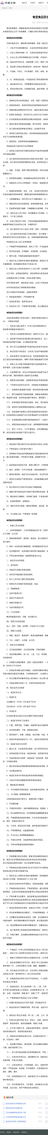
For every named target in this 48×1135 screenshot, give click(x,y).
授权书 (41, 3)
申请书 (32, 3)
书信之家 (4, 8)
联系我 (9, 1132)
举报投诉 (24, 1132)
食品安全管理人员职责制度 (16, 1121)
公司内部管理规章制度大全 (16, 1117)
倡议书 (24, 3)
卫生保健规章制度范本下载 (16, 1112)
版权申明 (16, 1132)
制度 (10, 8)
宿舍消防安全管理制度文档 (16, 1104)
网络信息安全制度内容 (14, 1108)
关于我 (2, 1132)
